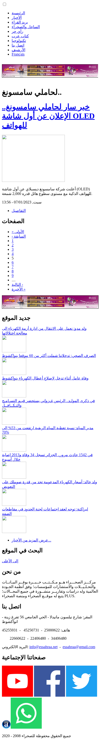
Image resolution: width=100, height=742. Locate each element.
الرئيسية (18, 13)
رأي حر (17, 31)
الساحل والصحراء (26, 27)
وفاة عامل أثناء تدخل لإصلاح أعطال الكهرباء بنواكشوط (45, 378)
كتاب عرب (20, 36)
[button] (4, 4)
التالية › (17, 284)
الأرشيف (18, 50)
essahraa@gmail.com (79, 647)
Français (18, 54)
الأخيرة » (18, 289)
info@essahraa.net (43, 647)
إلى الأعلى (10, 561)
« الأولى (18, 232)
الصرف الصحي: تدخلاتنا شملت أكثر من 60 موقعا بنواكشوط (49, 356)
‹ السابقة (19, 236)
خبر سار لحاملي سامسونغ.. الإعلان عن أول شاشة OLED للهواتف (48, 115)
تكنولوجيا (19, 41)
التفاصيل (19, 211)
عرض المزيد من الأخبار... (31, 540)
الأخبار (17, 18)
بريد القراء (20, 22)
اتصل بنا (18, 45)
